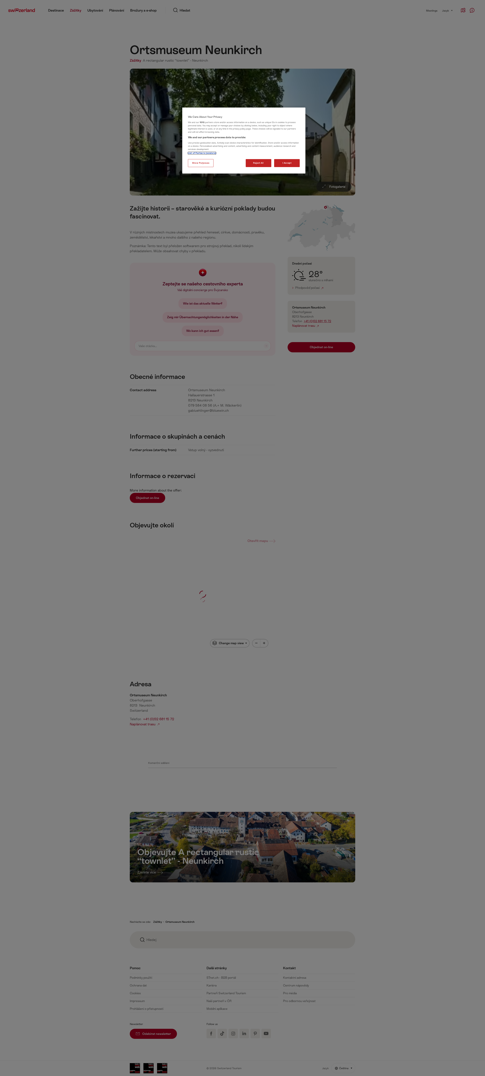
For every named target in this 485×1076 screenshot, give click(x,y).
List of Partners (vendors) (202, 153)
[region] (243, 141)
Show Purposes (200, 163)
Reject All (258, 163)
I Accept (287, 163)
